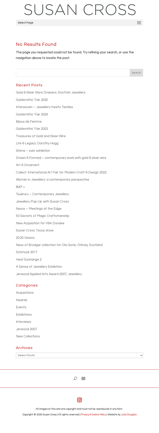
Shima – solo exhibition (33, 150)
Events (21, 307)
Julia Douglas (129, 414)
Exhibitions (24, 314)
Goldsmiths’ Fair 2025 (32, 100)
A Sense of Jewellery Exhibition (39, 266)
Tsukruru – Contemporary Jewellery (42, 194)
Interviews (23, 322)
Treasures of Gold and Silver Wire (41, 136)
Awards (21, 300)
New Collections (28, 336)
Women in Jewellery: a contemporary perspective (52, 179)
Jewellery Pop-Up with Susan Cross (42, 201)
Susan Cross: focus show (35, 230)
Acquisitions (25, 292)
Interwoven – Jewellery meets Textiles (44, 107)
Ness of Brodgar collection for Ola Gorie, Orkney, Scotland (59, 245)
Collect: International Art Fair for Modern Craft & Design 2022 (61, 172)
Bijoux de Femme (29, 121)
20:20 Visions (25, 238)
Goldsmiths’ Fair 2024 (32, 114)
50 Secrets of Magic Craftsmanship (42, 216)
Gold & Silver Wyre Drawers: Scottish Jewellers (51, 92)
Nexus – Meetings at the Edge (38, 208)
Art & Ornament (27, 165)
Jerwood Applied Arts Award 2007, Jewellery (49, 274)
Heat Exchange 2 (28, 259)
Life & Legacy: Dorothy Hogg (37, 143)
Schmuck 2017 (26, 252)
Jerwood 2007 (26, 329)
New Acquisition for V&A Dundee (40, 223)
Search (136, 72)
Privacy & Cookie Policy (93, 414)
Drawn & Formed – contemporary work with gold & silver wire (61, 158)
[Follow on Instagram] (79, 400)
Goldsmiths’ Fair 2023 (32, 129)
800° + (20, 187)
